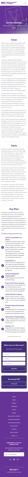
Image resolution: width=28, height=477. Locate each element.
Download (14, 383)
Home (14, 396)
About (14, 400)
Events (14, 409)
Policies (14, 403)
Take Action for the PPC (14, 416)
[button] (25, 3)
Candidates (14, 406)
